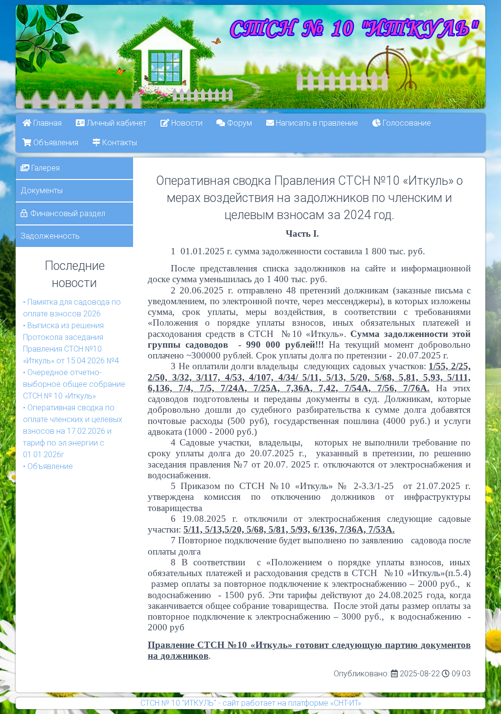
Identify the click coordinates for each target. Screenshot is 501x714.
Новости (186, 123)
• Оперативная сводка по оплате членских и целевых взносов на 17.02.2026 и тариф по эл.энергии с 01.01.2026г (72, 431)
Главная (46, 123)
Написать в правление (316, 123)
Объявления (54, 142)
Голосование (406, 123)
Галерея (44, 168)
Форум (239, 123)
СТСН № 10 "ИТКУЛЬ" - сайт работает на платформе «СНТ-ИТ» (250, 703)
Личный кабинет (115, 123)
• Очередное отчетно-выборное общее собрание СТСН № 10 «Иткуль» (74, 384)
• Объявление (48, 466)
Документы (42, 190)
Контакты (118, 142)
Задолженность (50, 236)
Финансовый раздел (67, 213)
